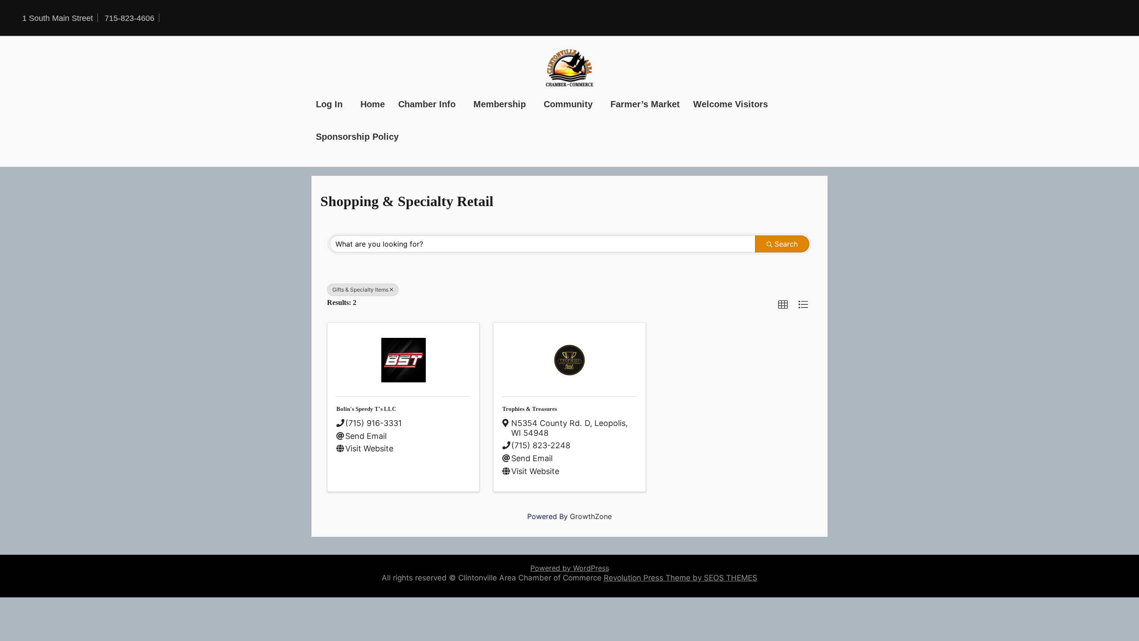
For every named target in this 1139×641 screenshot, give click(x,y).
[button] (783, 305)
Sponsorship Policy (357, 137)
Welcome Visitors (730, 104)
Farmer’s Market (645, 104)
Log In (329, 104)
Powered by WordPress (569, 568)
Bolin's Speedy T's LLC (366, 409)
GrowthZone (591, 516)
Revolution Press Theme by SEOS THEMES (680, 577)
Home (372, 104)
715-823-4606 (129, 18)
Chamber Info (427, 104)
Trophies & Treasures (529, 409)
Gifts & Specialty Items (360, 289)
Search (786, 243)
